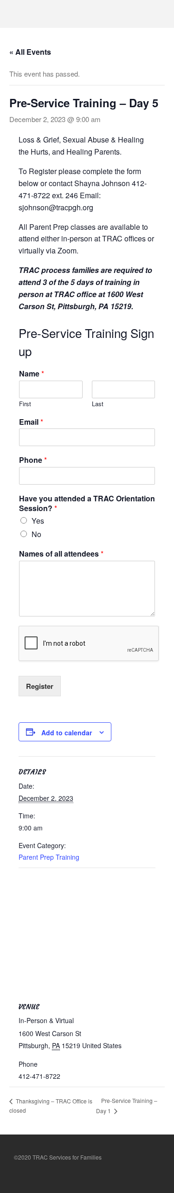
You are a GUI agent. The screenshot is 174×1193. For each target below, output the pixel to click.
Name (31, 374)
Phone (33, 460)
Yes (38, 520)
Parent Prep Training (49, 857)
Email (31, 422)
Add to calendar (66, 732)
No (36, 534)
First (25, 404)
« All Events (30, 51)
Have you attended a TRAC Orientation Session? (87, 503)
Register (39, 686)
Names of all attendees (61, 554)
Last (97, 404)
